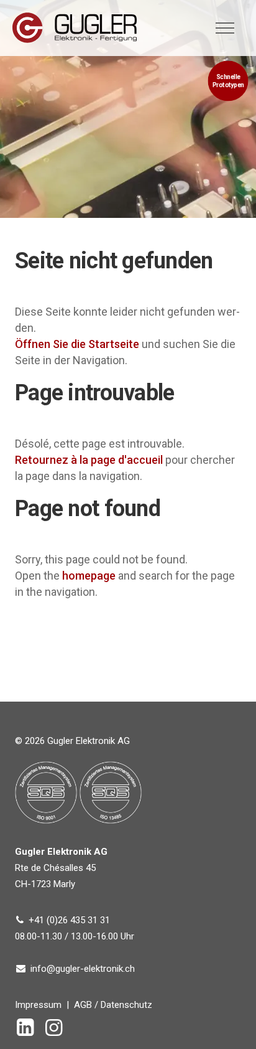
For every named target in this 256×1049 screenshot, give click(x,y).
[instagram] (56, 1031)
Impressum (38, 1004)
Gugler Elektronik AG (74, 27)
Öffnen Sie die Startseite (77, 343)
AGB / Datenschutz (113, 1004)
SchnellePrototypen (228, 81)
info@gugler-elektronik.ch (82, 968)
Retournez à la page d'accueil (89, 459)
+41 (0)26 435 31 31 (69, 920)
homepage (89, 575)
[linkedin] (28, 1031)
